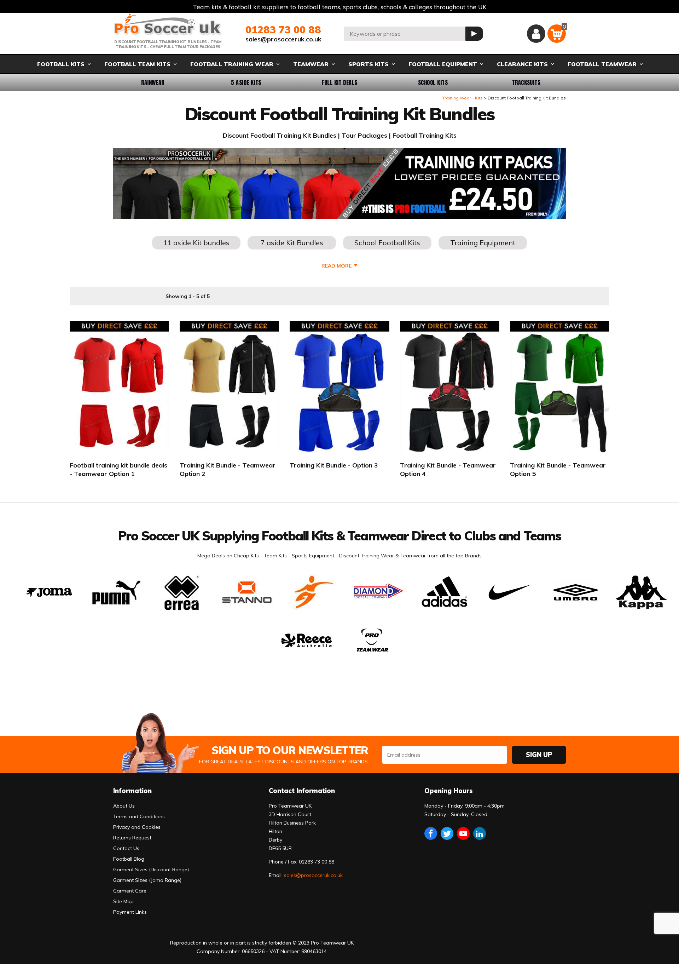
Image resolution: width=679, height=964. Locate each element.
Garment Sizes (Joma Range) (147, 880)
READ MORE (336, 266)
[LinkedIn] (479, 833)
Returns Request (132, 837)
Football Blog (128, 859)
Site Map (123, 901)
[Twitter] (447, 833)
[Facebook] (430, 833)
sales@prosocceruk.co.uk (283, 39)
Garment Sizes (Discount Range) (151, 869)
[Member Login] (536, 33)
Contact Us (126, 848)
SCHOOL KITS (433, 82)
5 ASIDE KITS (246, 82)
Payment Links (130, 912)
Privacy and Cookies (137, 827)
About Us (124, 806)
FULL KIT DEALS (339, 82)
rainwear (152, 82)
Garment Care (129, 891)
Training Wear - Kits (462, 98)
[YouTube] (463, 833)
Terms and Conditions (139, 816)
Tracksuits (526, 82)
